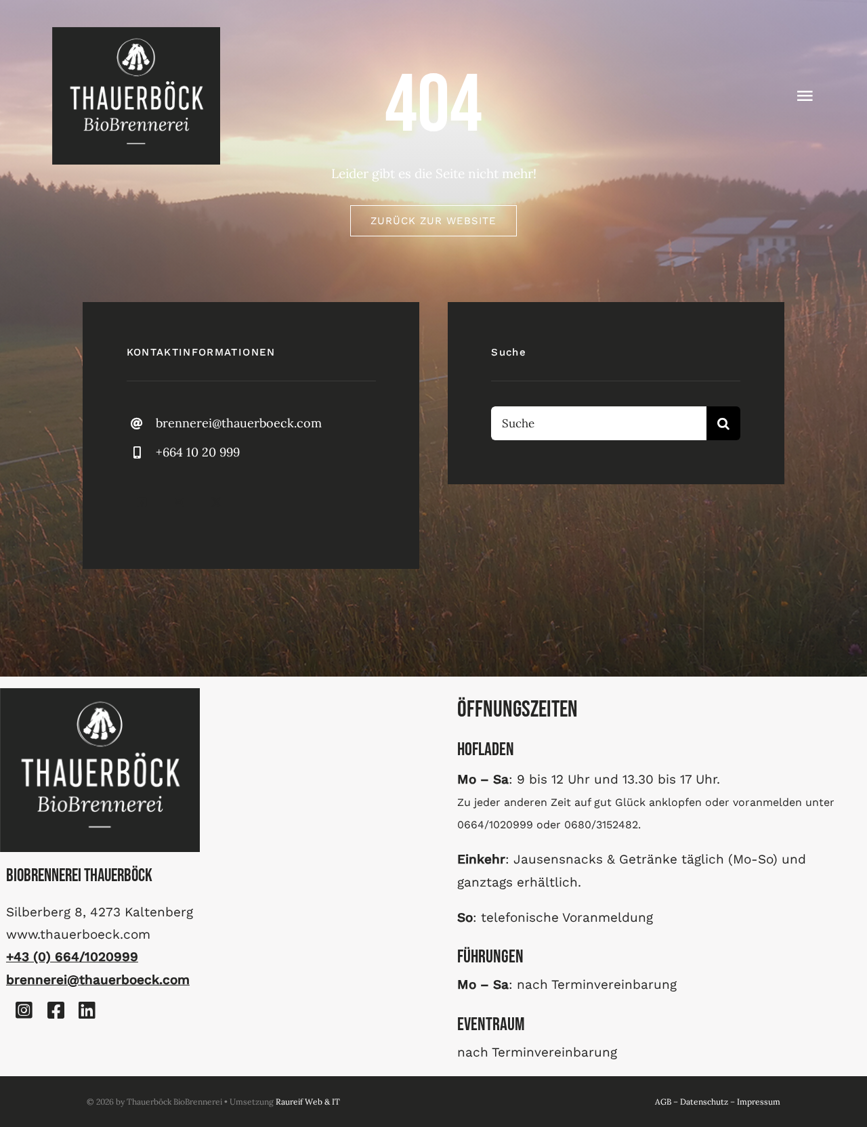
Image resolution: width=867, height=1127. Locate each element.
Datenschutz (704, 1102)
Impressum (758, 1102)
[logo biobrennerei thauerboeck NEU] (136, 33)
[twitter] (216, 502)
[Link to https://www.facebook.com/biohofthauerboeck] (56, 1010)
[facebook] (142, 502)
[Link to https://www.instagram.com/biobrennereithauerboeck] (24, 1010)
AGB (663, 1102)
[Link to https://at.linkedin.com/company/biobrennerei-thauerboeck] (87, 1010)
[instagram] (179, 502)
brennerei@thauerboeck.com (239, 423)
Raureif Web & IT (308, 1102)
